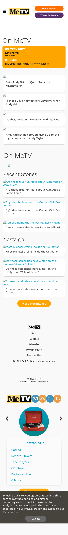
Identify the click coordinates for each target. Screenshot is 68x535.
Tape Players (20, 462)
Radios (16, 449)
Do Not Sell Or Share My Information (34, 361)
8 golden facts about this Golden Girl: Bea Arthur (33, 212)
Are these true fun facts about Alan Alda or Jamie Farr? (34, 191)
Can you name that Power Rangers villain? (33, 227)
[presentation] (9, 418)
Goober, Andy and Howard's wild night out (33, 119)
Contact (34, 339)
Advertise (34, 344)
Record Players (21, 456)
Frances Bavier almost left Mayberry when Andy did (33, 102)
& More (16, 480)
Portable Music (22, 474)
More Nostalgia (33, 303)
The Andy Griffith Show (33, 63)
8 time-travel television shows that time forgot (31, 291)
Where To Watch (49, 15)
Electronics (33, 443)
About (34, 333)
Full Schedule (49, 8)
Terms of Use (34, 355)
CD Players (18, 468)
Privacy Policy (34, 350)
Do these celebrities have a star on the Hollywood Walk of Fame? (31, 270)
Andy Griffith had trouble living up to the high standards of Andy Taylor (32, 136)
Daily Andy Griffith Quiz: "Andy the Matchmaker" (28, 84)
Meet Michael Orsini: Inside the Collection (32, 251)
